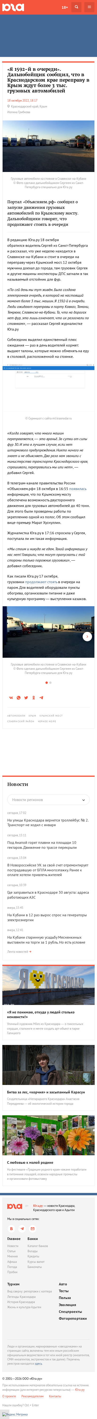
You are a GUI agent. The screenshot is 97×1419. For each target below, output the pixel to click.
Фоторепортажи (73, 1318)
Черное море (47, 721)
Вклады (33, 1251)
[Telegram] (22, 1229)
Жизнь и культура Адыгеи (24, 1307)
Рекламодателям (32, 1396)
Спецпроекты (70, 1311)
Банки (33, 1238)
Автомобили (16, 715)
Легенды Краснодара (21, 1297)
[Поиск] (76, 7)
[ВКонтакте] (11, 1229)
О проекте (9, 1396)
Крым (32, 715)
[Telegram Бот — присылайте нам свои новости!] (32, 1229)
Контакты (55, 1396)
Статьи (11, 1251)
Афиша (12, 1262)
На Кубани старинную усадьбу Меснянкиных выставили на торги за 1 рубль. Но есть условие (46, 940)
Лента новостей (17, 952)
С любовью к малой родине (30, 1162)
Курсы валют (36, 1262)
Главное (13, 1238)
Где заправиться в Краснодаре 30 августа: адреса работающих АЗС (48, 895)
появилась (77, 488)
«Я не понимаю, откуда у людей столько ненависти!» (41, 1014)
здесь (38, 1364)
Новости (17, 784)
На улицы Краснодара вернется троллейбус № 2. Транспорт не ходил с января (47, 822)
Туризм (13, 1284)
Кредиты (33, 1256)
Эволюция (67, 1305)
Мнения (12, 1256)
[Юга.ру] (13, 7)
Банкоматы (35, 1267)
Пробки (12, 1272)
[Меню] (89, 7)
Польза (65, 1297)
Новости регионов (27, 799)
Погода (12, 1267)
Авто (63, 1284)
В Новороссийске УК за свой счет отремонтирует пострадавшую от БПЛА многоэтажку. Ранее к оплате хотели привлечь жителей (47, 870)
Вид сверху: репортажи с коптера (29, 1291)
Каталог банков (38, 1246)
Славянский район (21, 721)
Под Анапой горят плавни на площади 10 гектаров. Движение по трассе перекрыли (42, 845)
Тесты (64, 1291)
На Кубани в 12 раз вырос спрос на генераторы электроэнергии (47, 917)
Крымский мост (51, 715)
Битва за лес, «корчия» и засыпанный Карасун (46, 1092)
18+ (65, 7)
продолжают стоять (41, 581)
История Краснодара (21, 1302)
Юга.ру (38, 1206)
